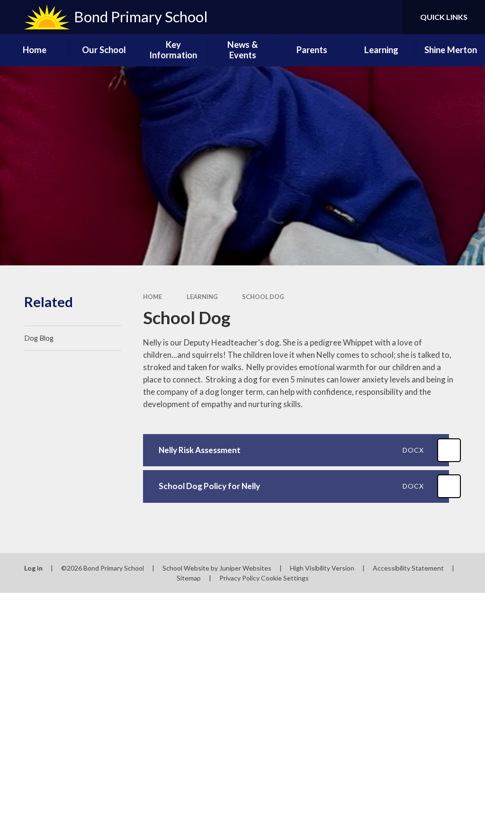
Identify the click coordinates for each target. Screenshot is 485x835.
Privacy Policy (239, 578)
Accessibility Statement (408, 568)
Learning (202, 296)
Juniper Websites (245, 568)
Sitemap (189, 578)
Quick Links (443, 16)
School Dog (263, 296)
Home (152, 296)
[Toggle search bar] (387, 17)
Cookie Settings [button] (285, 578)
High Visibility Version (322, 568)
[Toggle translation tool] (357, 17)
